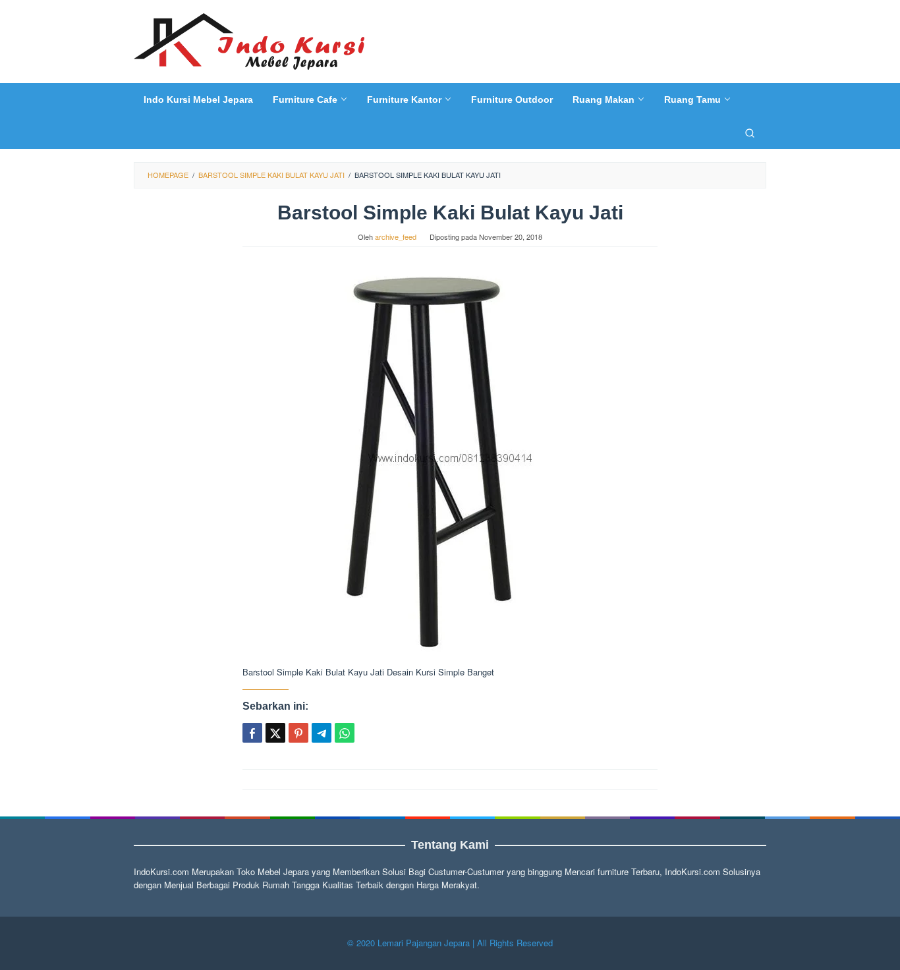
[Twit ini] (275, 733)
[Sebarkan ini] (252, 733)
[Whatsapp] (344, 733)
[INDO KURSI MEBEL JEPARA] (249, 40)
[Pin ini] (298, 733)
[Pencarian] (749, 132)
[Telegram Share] (321, 733)
